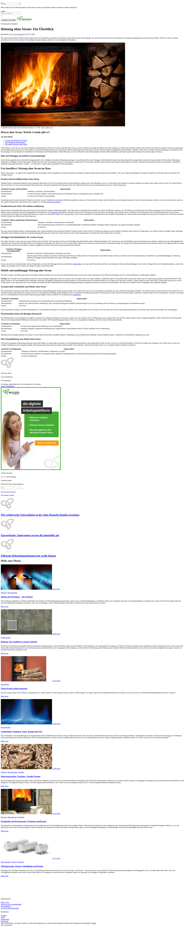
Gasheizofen (76, 295)
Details (93, 923)
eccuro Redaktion (18, 34)
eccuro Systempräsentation (10, 908)
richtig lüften (77, 264)
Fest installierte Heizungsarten (15, 142)
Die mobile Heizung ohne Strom (16, 144)
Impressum (4, 921)
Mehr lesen (4, 606)
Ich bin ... (4, 4)
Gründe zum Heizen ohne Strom (16, 140)
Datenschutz (5, 919)
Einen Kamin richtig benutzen (14, 688)
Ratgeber (21, 772)
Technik (14, 862)
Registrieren (10, 386)
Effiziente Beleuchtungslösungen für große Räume (28, 555)
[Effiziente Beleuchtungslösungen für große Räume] (92, 545)
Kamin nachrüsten (54, 202)
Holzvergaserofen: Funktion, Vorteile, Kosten (20, 776)
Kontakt (3, 915)
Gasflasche (54, 212)
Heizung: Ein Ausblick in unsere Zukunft (19, 642)
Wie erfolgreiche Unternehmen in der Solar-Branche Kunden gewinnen (40, 514)
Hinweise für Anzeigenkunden (11, 904)
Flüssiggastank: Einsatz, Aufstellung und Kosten (22, 866)
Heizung (4, 593)
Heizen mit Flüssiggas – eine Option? (17, 597)
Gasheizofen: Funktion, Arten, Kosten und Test (21, 731)
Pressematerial (5, 906)
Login (3, 11)
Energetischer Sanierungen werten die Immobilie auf (30, 535)
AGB (3, 917)
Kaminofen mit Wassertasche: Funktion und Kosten (23, 821)
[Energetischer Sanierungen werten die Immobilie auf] (92, 525)
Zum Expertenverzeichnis (8, 492)
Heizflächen (5, 684)
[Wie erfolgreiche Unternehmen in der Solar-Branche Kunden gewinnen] (92, 504)
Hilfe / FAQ (5, 902)
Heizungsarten (12, 593)
